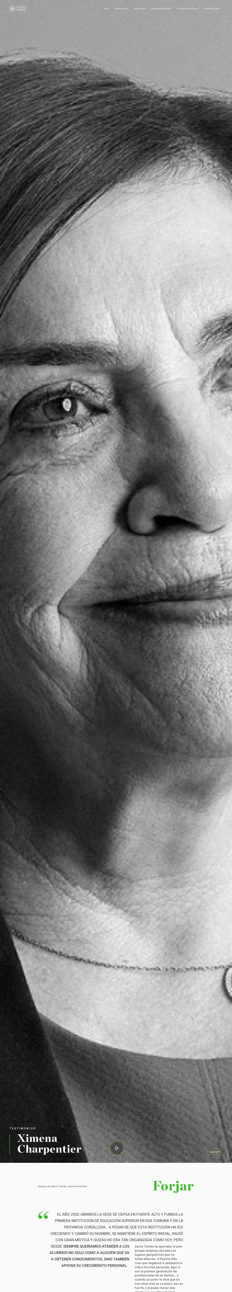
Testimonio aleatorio (187, 9)
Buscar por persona (161, 9)
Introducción (121, 9)
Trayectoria (140, 9)
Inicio (107, 9)
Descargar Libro (212, 9)
